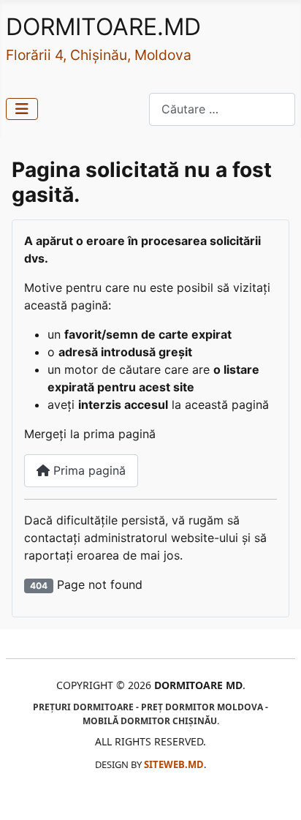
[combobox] (222, 109)
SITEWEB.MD (174, 764)
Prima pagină (88, 470)
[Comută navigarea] (22, 109)
